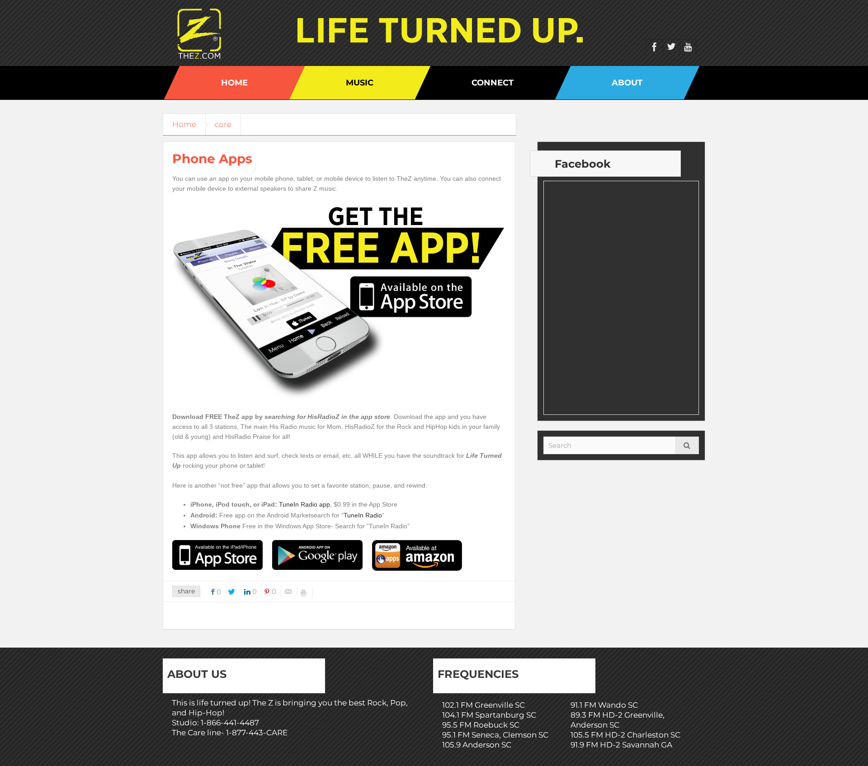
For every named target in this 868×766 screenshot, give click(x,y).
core (223, 124)
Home (234, 83)
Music (359, 83)
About (627, 83)
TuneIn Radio (363, 515)
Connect (493, 83)
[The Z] (201, 33)
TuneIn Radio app (304, 504)
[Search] (687, 445)
